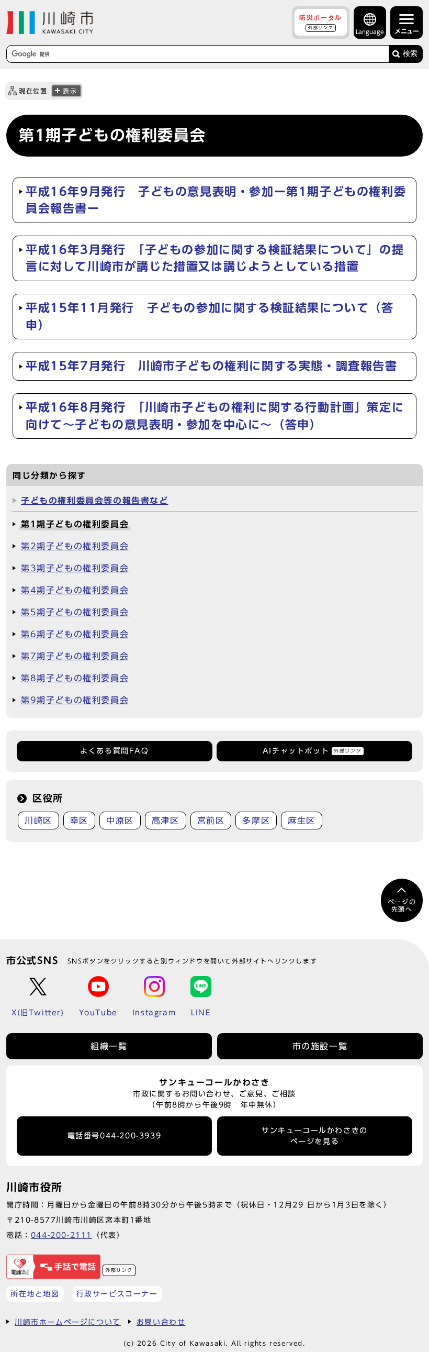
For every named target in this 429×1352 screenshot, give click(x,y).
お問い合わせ (161, 1322)
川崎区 (38, 820)
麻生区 (301, 820)
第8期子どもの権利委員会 (75, 678)
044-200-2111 (61, 1235)
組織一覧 (109, 1046)
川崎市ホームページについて (68, 1322)
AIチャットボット (312, 751)
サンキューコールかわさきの (315, 1136)
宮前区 (211, 820)
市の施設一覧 (320, 1046)
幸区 (79, 820)
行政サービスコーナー (117, 1294)
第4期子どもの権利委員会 (75, 590)
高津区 (165, 820)
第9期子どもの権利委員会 (75, 700)
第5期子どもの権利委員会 (75, 612)
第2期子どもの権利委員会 (75, 546)
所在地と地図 (35, 1294)
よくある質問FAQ (114, 751)
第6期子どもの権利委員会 (75, 634)
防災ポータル (320, 22)
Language (370, 32)
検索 (410, 54)
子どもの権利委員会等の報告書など (94, 500)
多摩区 (256, 820)
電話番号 (114, 1135)
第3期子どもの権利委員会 (75, 568)
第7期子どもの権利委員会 (75, 656)
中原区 (120, 820)
